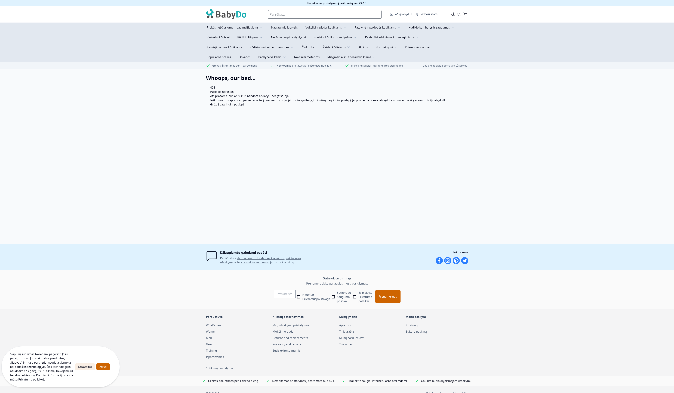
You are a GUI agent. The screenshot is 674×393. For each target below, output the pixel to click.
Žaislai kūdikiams (334, 47)
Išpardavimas (215, 357)
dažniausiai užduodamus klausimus (261, 258)
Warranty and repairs (287, 344)
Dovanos (245, 57)
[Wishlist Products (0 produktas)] (459, 14)
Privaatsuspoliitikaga (316, 299)
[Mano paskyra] (453, 14)
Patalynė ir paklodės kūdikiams (375, 27)
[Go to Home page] (226, 14)
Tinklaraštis (347, 331)
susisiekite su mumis (255, 262)
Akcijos (363, 47)
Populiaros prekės (219, 57)
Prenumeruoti (387, 296)
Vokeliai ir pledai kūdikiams (324, 27)
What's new (213, 325)
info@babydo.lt (435, 100)
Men (209, 338)
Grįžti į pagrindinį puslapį (227, 104)
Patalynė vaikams (269, 57)
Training (211, 351)
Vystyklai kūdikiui (218, 37)
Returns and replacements (290, 338)
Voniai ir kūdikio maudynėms (333, 37)
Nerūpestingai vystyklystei (288, 37)
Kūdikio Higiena (247, 37)
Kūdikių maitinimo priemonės (269, 47)
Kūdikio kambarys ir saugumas (429, 27)
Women (211, 331)
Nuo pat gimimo (386, 47)
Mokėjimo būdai (283, 331)
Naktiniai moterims (307, 57)
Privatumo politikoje (31, 379)
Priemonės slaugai (417, 47)
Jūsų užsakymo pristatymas (291, 325)
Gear (209, 344)
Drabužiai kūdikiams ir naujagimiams (390, 37)
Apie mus (345, 325)
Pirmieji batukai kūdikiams (224, 47)
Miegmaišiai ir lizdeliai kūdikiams (349, 57)
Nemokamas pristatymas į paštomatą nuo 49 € (336, 3)
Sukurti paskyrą (416, 331)
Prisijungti (412, 325)
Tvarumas (345, 344)
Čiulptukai (308, 47)
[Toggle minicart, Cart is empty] (465, 14)
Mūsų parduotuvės (352, 338)
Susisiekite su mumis (286, 351)
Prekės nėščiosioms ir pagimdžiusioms (232, 27)
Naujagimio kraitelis (284, 27)
